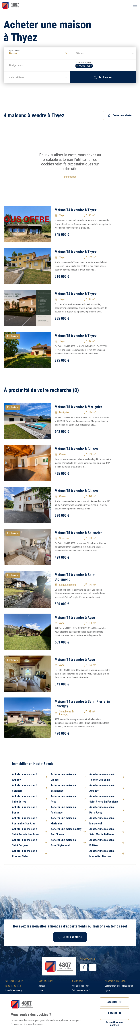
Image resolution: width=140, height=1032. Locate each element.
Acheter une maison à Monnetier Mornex (101, 853)
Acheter (42, 986)
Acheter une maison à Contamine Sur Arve (24, 820)
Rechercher (105, 77)
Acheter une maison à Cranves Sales (24, 853)
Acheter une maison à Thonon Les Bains (101, 777)
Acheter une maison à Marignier (63, 820)
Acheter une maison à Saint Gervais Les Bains (25, 831)
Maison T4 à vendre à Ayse (75, 617)
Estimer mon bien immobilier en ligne (119, 988)
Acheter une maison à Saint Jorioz (24, 799)
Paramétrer (70, 176)
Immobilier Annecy (13, 990)
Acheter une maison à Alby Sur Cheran (66, 831)
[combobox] (103, 65)
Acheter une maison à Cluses (63, 777)
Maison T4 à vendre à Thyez (76, 210)
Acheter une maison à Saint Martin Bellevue (101, 831)
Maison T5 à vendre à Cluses (76, 491)
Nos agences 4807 (80, 986)
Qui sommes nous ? (81, 990)
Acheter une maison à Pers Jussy (101, 809)
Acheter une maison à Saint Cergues (24, 842)
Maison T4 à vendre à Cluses (76, 449)
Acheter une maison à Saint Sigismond (63, 842)
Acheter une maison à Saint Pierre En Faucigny (103, 799)
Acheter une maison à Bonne (24, 809)
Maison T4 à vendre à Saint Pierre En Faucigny (82, 703)
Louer (41, 990)
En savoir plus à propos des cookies (27, 1024)
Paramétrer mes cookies (114, 1024)
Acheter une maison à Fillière (101, 842)
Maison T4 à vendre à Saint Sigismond (75, 577)
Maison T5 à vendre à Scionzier (78, 533)
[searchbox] (95, 65)
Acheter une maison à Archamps (63, 809)
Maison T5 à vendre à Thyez (76, 252)
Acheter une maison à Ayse (63, 799)
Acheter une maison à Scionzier (24, 788)
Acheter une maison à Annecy (24, 777)
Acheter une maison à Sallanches (63, 788)
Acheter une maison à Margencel (101, 820)
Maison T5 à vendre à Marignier (78, 407)
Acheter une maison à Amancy (101, 788)
